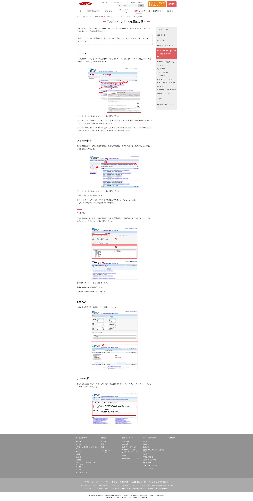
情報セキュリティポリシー (131, 485)
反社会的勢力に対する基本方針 (158, 482)
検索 (141, 5)
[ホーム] (80, 11)
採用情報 (172, 438)
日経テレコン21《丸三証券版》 (167, 83)
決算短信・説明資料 (149, 460)
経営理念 (78, 460)
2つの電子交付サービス (164, 79)
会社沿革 (78, 451)
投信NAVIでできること (165, 45)
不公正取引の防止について (88, 485)
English (142, 2)
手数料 (159, 99)
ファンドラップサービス (106, 451)
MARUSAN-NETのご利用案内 (166, 89)
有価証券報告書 (148, 457)
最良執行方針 (124, 482)
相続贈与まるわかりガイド (166, 105)
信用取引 (160, 86)
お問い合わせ (106, 2)
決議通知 (146, 447)
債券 (102, 447)
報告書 (145, 441)
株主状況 (146, 454)
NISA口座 (160, 40)
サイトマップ (89, 482)
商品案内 (104, 438)
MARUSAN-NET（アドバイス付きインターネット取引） (109, 17)
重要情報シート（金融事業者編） (158, 488)
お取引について (87, 17)
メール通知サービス (163, 76)
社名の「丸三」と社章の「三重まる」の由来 (86, 463)
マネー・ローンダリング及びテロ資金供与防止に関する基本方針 (105, 488)
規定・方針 (145, 485)
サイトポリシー (115, 485)
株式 (102, 444)
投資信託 (104, 441)
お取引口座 (161, 35)
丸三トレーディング (163, 65)
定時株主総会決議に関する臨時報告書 (153, 450)
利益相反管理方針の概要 (138, 482)
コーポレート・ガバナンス (151, 465)
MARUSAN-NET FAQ (163, 93)
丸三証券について (82, 438)
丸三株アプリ (161, 69)
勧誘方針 (115, 482)
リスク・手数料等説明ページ (136, 488)
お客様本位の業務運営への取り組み (86, 447)
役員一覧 (78, 457)
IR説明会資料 (147, 462)
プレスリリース (148, 468)
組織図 (78, 454)
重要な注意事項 (103, 485)
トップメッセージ (81, 444)
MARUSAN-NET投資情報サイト (167, 62)
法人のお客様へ (132, 2)
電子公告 (78, 470)
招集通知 (146, 444)
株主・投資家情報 (149, 438)
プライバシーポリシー (103, 482)
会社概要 (78, 441)
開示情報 (78, 467)
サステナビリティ (81, 472)
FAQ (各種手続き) (118, 2)
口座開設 (171, 4)
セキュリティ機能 (162, 72)
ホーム (78, 17)
